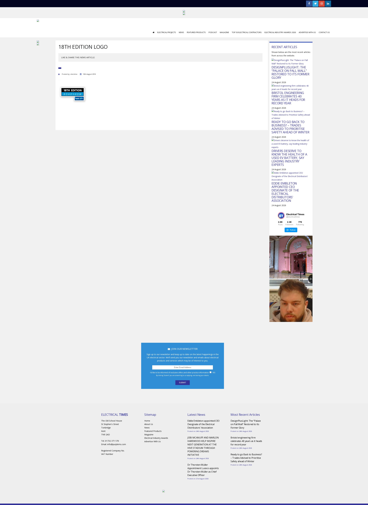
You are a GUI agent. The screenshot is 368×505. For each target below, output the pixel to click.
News (181, 32)
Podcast (213, 32)
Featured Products (196, 32)
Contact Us (324, 32)
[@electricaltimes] (281, 215)
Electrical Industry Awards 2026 (280, 32)
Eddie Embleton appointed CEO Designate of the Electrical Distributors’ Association (285, 192)
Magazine (224, 32)
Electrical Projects (166, 32)
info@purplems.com (116, 444)
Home (147, 420)
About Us (148, 424)
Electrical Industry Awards (156, 438)
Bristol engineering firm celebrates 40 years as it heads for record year (288, 98)
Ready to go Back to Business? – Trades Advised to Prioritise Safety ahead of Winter (290, 127)
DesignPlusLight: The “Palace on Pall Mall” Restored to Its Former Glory (290, 72)
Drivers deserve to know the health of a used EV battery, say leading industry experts (289, 158)
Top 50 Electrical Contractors (247, 32)
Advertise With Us (307, 32)
